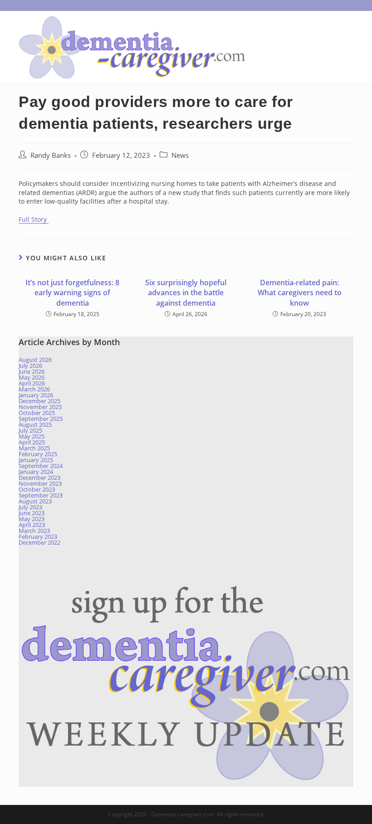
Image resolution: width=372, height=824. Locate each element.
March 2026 (34, 389)
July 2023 (30, 507)
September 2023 (41, 495)
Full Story (34, 219)
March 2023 (34, 531)
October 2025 (37, 413)
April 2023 (32, 525)
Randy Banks (50, 155)
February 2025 (38, 454)
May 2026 (31, 377)
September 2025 (41, 418)
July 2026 (30, 365)
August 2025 (35, 424)
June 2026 (31, 371)
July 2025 (30, 430)
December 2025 (39, 401)
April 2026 (32, 383)
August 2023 (35, 501)
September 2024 (41, 466)
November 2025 (40, 407)
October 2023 (37, 489)
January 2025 (36, 460)
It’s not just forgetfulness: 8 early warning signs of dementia (72, 293)
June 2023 (31, 513)
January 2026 (36, 395)
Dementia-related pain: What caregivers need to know (300, 293)
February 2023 (38, 536)
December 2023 (39, 477)
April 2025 (32, 442)
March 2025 (34, 448)
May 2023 (31, 519)
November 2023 (40, 483)
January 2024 (36, 472)
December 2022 (39, 542)
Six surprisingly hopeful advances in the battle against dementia (185, 293)
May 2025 (31, 436)
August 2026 (35, 360)
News (180, 155)
